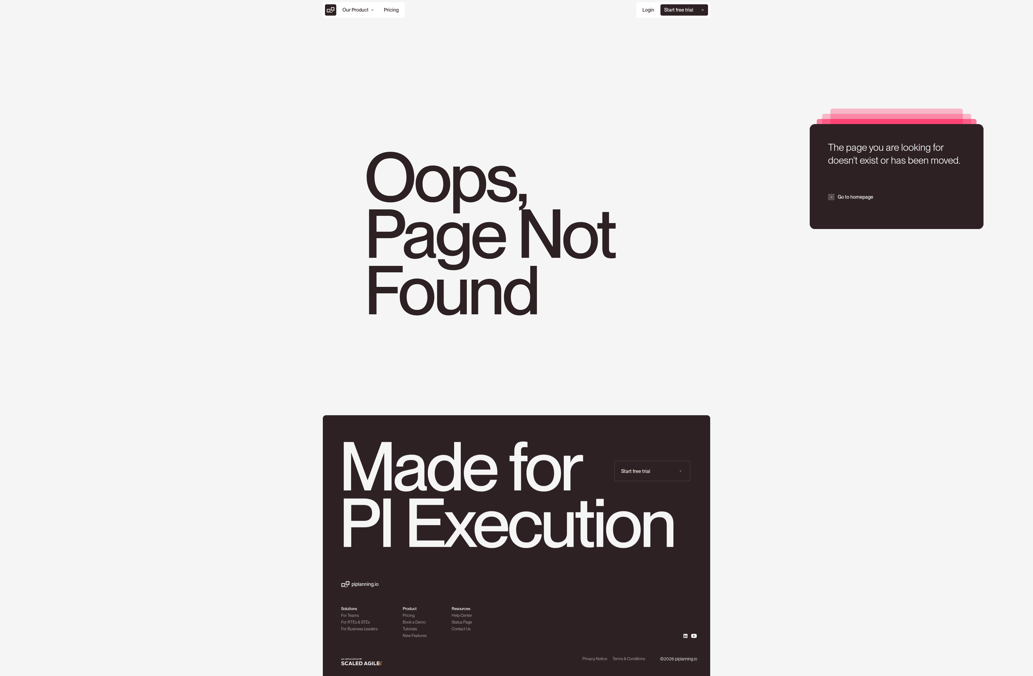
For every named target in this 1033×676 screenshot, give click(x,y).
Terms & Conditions (629, 658)
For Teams (350, 615)
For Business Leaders (359, 628)
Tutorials (410, 628)
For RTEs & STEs (355, 622)
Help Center (462, 615)
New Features (415, 635)
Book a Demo (414, 622)
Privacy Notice (594, 658)
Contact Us (461, 628)
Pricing (409, 615)
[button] (358, 10)
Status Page (462, 622)
